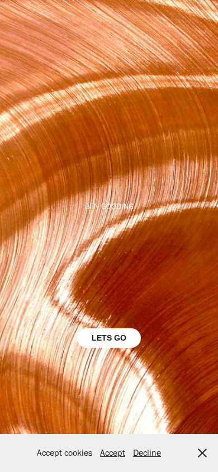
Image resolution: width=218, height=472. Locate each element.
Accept (112, 452)
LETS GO (109, 337)
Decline (147, 452)
